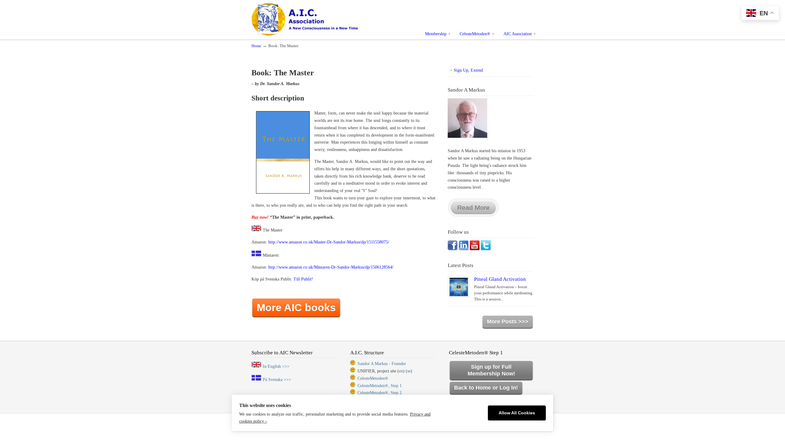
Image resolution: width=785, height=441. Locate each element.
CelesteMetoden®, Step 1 (380, 385)
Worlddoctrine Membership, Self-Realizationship (318, 19)
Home (256, 46)
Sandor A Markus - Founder (382, 363)
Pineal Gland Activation (500, 279)
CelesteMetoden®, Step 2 (380, 392)
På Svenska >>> (277, 379)
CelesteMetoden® (373, 378)
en (401, 371)
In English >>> (276, 366)
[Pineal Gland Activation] (459, 287)
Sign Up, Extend (468, 70)
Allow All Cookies (517, 413)
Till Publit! (303, 279)
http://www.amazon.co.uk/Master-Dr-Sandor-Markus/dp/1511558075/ (328, 242)
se (409, 371)
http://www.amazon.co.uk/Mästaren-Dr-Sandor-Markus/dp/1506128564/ (330, 267)
